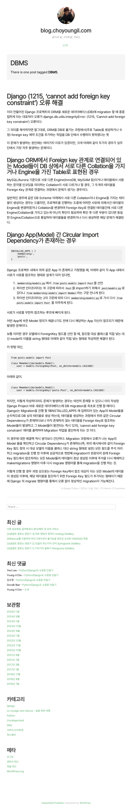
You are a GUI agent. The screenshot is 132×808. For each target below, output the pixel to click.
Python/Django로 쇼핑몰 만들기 (36, 570)
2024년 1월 (13, 621)
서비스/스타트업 (15, 730)
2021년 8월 (13, 655)
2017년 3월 (13, 664)
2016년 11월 (13, 674)
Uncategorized (15, 720)
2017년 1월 (13, 669)
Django (66, 488)
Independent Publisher (53, 803)
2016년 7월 (13, 683)
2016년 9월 (13, 679)
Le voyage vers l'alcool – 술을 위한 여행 (28, 710)
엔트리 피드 (13, 761)
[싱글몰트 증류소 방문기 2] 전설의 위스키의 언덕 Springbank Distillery (44, 543)
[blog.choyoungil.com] (66, 24)
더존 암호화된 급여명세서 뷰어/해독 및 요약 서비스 (33, 529)
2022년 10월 (14, 650)
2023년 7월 (13, 635)
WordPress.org (15, 771)
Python (74, 488)
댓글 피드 (11, 766)
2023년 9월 (13, 630)
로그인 (10, 756)
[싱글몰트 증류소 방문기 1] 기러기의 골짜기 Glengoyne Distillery (40, 548)
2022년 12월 (14, 640)
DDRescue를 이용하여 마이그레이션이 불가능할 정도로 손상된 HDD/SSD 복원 (47, 538)
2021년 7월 (13, 659)
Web (9, 725)
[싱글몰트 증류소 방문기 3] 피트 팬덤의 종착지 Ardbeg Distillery (40, 533)
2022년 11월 (14, 645)
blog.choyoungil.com (66, 30)
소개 (65, 45)
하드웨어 (11, 734)
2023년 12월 (14, 626)
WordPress (85, 803)
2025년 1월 (13, 611)
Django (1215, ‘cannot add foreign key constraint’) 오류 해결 (58, 99)
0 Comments (118, 488)
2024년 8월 (13, 616)
